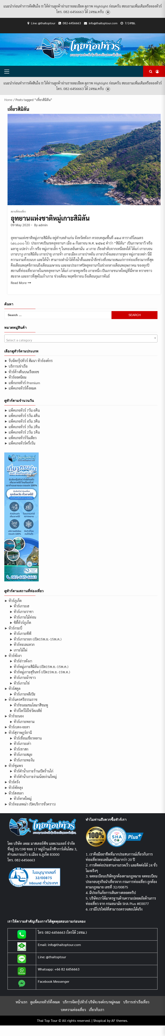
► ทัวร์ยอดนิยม (15, 377)
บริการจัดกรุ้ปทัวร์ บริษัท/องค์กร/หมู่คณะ (91, 1002)
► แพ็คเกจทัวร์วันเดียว (20, 437)
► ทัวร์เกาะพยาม (22, 721)
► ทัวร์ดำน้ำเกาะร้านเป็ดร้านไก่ (31, 771)
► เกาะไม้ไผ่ (18, 650)
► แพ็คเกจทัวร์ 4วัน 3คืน (22, 421)
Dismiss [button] (108, 12)
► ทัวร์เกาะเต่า (20, 743)
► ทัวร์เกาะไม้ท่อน (22, 617)
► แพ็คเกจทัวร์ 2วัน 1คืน (22, 432)
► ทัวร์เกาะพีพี (20, 633)
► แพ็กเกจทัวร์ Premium (22, 382)
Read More (19, 282)
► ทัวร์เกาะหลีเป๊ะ (22, 694)
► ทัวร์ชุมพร (13, 765)
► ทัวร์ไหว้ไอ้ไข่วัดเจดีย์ (25, 710)
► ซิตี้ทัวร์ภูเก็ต (20, 622)
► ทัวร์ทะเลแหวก (22, 644)
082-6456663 (72, 23)
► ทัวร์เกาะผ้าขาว (22, 677)
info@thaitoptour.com (103, 23)
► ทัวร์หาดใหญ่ (20, 798)
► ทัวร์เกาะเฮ (19, 606)
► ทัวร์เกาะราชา (21, 611)
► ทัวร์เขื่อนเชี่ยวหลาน (25, 738)
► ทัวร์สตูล (12, 688)
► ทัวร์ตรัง (12, 782)
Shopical (99, 1020)
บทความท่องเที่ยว (73, 1009)
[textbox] (81, 340)
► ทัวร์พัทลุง (13, 787)
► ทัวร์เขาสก (18, 749)
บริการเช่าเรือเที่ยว (136, 1002)
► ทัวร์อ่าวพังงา (20, 661)
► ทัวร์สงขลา (14, 793)
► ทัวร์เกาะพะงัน (21, 760)
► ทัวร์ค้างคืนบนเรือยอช (21, 372)
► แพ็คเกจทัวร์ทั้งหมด (20, 388)
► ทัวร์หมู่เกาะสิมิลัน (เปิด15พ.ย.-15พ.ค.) (38, 666)
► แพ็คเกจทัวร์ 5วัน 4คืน (22, 415)
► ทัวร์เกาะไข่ (19, 683)
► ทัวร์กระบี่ (13, 628)
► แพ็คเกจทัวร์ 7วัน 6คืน (22, 410)
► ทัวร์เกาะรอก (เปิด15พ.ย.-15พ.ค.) (35, 639)
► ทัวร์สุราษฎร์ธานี (18, 732)
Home (8, 100)
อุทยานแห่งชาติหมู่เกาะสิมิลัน (50, 218)
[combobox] (80, 338)
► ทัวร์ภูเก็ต (13, 600)
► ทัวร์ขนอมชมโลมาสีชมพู (28, 705)
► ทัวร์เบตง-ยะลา (17, 727)
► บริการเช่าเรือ (16, 366)
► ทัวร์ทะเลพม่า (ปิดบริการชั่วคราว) (30, 804)
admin (43, 225)
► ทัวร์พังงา (13, 655)
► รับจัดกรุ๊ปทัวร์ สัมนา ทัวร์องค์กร (28, 360)
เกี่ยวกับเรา (96, 1009)
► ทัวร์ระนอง (14, 716)
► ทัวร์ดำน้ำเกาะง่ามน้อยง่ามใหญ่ (33, 776)
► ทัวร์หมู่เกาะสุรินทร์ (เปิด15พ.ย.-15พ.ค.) (39, 672)
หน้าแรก (21, 1002)
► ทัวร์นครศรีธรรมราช (20, 699)
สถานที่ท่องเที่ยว (18, 211)
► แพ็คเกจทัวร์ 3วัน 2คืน (22, 427)
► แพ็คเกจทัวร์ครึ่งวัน (19, 443)
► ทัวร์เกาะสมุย (20, 754)
